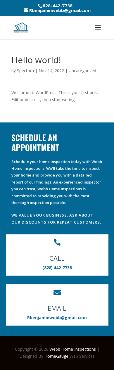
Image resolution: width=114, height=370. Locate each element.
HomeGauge (56, 356)
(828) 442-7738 (57, 267)
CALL (57, 258)
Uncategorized (82, 70)
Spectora (25, 70)
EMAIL (57, 308)
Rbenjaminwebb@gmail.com (57, 317)
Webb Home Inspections (72, 349)
